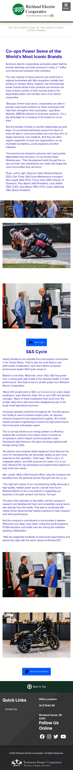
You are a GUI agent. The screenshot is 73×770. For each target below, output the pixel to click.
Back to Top (39, 686)
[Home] (36, 10)
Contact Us (11, 709)
